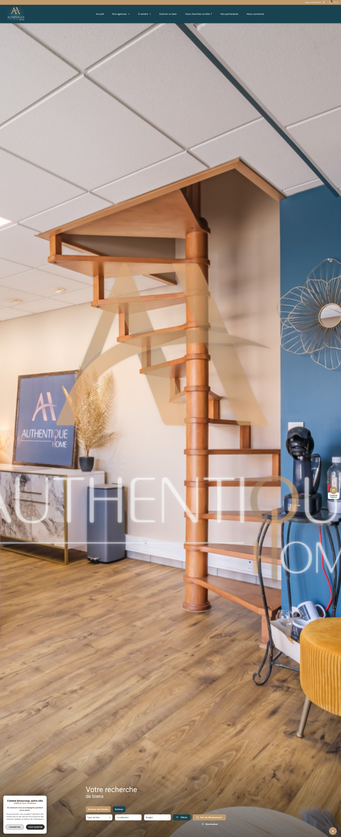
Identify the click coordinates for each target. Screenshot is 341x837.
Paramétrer (14, 827)
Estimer (119, 809)
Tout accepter (35, 827)
